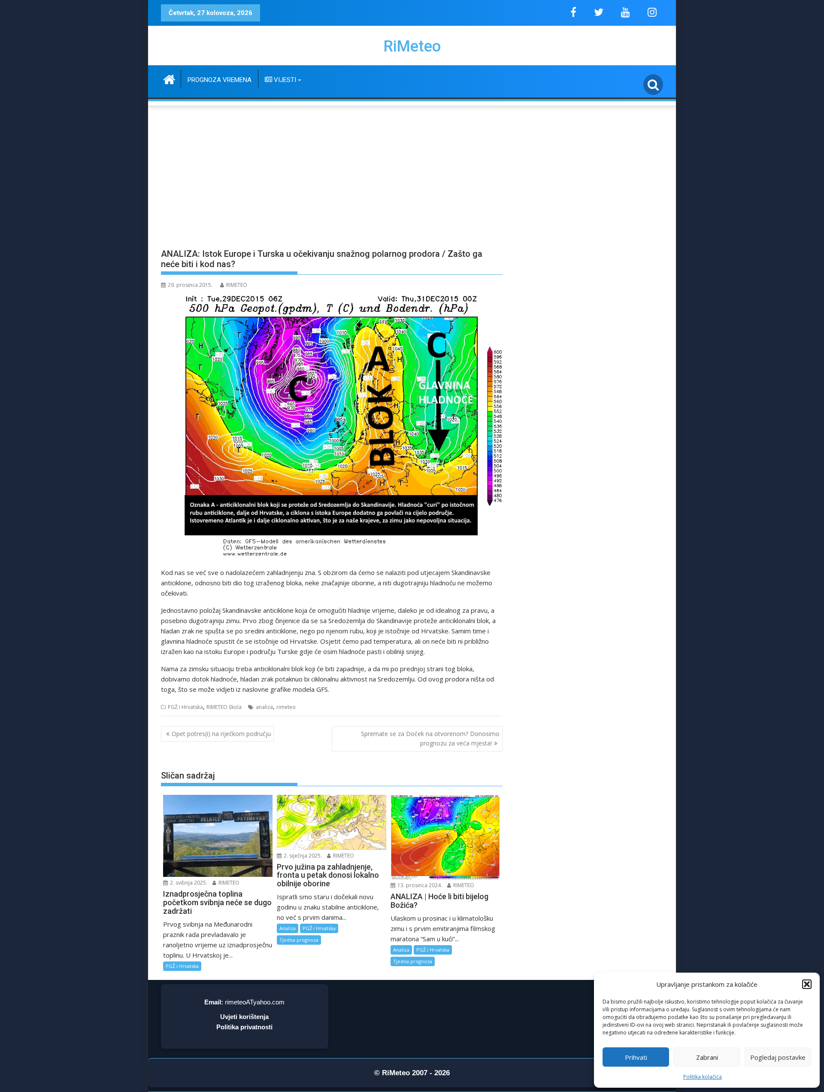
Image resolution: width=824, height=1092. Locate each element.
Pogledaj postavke (778, 1057)
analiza (264, 707)
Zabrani (707, 1057)
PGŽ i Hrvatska (185, 707)
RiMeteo (412, 46)
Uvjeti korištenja (244, 1016)
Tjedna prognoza (298, 940)
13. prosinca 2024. (419, 885)
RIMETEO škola (224, 707)
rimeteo (286, 707)
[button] (807, 984)
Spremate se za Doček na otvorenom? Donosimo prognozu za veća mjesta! (430, 738)
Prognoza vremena (219, 80)
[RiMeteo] (169, 78)
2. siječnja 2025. (302, 855)
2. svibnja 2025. (188, 882)
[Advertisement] (412, 172)
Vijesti (284, 80)
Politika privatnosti (244, 1027)
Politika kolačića (702, 1076)
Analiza (287, 928)
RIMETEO (236, 285)
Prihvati (636, 1057)
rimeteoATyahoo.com (255, 1002)
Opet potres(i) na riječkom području (221, 734)
